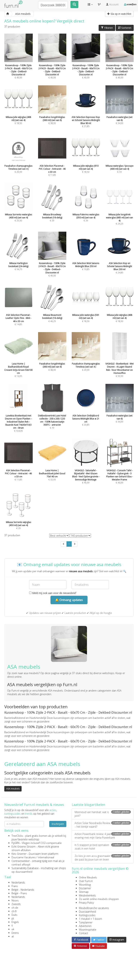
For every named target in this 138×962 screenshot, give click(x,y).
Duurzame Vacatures (24, 857)
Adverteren (85, 926)
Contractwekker (21, 861)
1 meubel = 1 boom (90, 918)
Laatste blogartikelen (88, 804)
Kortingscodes (87, 915)
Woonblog (85, 884)
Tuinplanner (85, 922)
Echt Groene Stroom (23, 846)
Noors (15, 900)
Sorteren (126, 27)
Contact (83, 933)
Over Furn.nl (86, 881)
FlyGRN (15, 843)
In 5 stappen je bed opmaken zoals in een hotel (102, 846)
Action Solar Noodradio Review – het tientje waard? (102, 824)
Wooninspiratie (87, 929)
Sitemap (84, 892)
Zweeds (16, 904)
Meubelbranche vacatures (94, 908)
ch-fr (14, 911)
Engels (15, 922)
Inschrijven (58, 824)
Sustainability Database (25, 868)
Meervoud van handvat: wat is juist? (102, 813)
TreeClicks (17, 835)
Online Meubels (88, 877)
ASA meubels (13, 788)
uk (13, 929)
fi (12, 925)
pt (13, 918)
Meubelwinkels (87, 895)
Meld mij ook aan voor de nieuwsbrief (53, 593)
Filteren (108, 27)
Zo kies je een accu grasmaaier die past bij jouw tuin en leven (102, 857)
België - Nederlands (23, 889)
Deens (15, 933)
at (13, 936)
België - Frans (19, 893)
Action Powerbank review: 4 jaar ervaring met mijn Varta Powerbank (102, 835)
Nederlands (18, 882)
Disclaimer (85, 888)
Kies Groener (19, 853)
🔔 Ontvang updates (69, 600)
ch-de (15, 907)
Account (114, 4)
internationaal (46, 857)
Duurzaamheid (87, 911)
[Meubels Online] (7, 14)
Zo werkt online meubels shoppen (99, 899)
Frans (15, 886)
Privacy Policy (86, 902)
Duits (14, 915)
